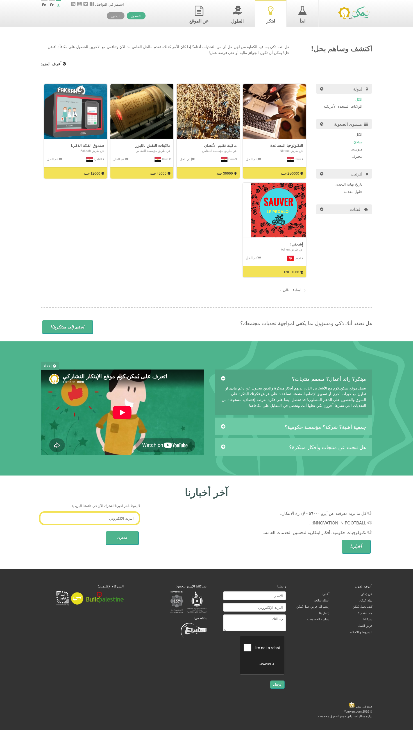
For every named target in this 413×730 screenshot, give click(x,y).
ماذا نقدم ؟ (365, 612)
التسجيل (136, 15)
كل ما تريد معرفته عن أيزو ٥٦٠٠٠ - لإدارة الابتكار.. (323, 513)
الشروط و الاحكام (361, 632)
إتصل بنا (324, 612)
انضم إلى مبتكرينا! (67, 326)
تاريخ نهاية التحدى (348, 184)
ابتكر (270, 20)
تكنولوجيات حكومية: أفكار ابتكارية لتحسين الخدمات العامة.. (314, 532)
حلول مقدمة (353, 191)
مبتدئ (357, 141)
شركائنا (367, 619)
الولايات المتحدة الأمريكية (342, 106)
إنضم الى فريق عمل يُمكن (312, 606)
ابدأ (302, 20)
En (44, 5)
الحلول (237, 21)
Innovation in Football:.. (337, 523)
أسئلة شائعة (321, 600)
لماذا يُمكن (365, 600)
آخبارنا (325, 593)
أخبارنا (356, 546)
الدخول (115, 15)
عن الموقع (199, 20)
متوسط (356, 149)
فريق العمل (365, 625)
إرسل (277, 684)
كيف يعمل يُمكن (362, 606)
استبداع (353, 716)
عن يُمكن (366, 593)
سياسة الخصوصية (318, 619)
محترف (356, 156)
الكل (358, 99)
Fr (52, 5)
